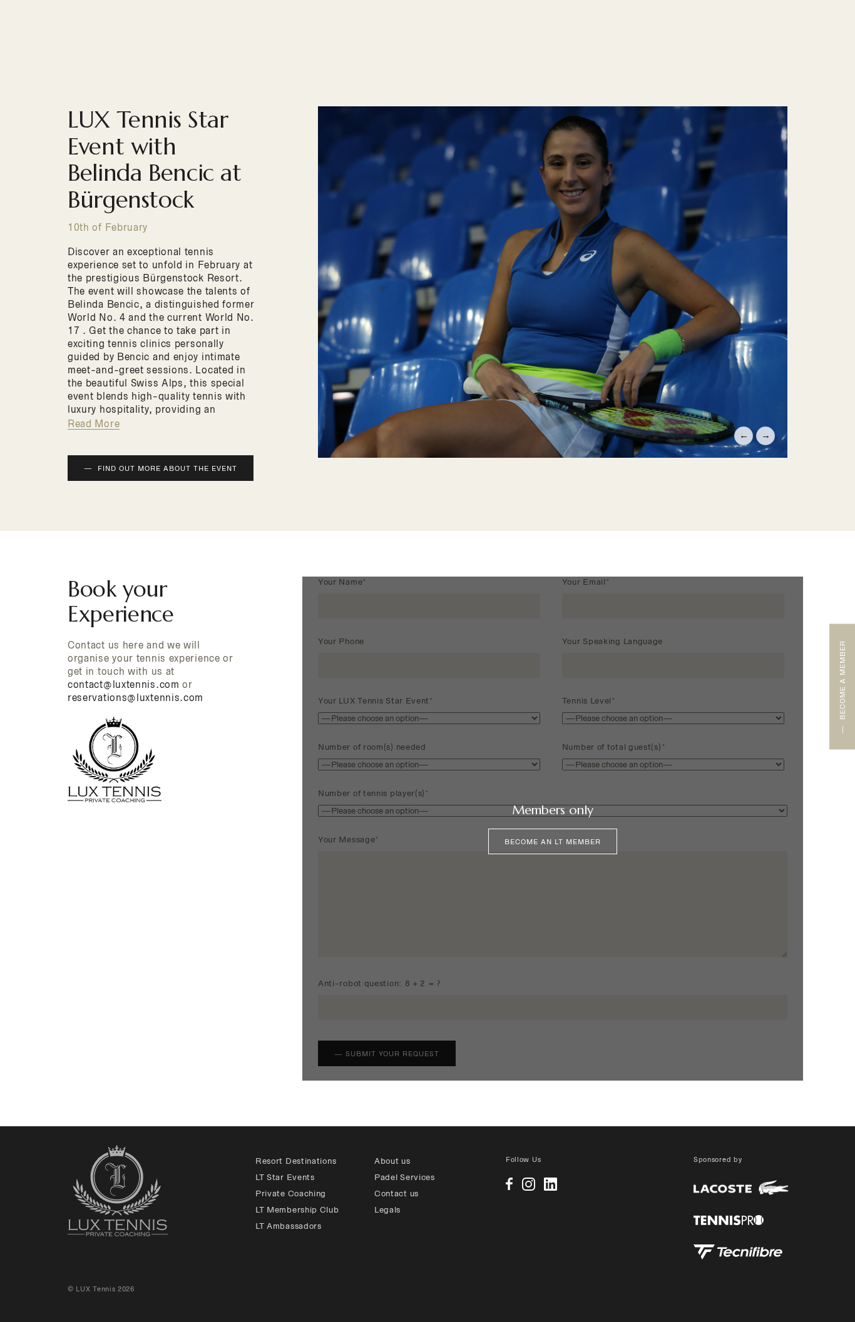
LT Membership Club (297, 1209)
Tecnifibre (738, 1251)
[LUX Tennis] (118, 1190)
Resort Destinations (295, 1161)
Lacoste (741, 1188)
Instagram (528, 1184)
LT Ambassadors (288, 1226)
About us (392, 1161)
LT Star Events (285, 1177)
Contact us (396, 1193)
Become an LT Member (552, 841)
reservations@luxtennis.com (135, 697)
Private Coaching (290, 1193)
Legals (387, 1209)
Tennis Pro (729, 1220)
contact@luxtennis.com (124, 684)
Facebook (509, 1184)
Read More (94, 423)
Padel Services (404, 1177)
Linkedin (550, 1184)
